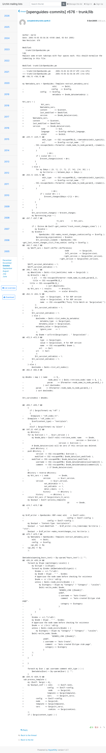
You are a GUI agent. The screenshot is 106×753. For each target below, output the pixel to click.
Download (9, 297)
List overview (10, 288)
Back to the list (26, 740)
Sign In (89, 4)
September (7, 268)
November (7, 263)
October (6, 265)
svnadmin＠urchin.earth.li (38, 21)
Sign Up (99, 4)
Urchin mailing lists (12, 4)
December (7, 260)
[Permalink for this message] (104, 727)
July (4, 274)
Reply (25, 730)
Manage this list (75, 4)
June (5, 276)
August (6, 271)
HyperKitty (52, 750)
